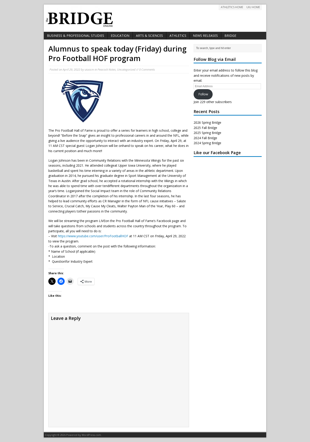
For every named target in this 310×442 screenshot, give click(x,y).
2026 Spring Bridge (207, 122)
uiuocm (89, 69)
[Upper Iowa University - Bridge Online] (155, 18)
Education (120, 35)
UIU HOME (253, 7)
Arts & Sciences (149, 35)
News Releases (205, 35)
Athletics (178, 35)
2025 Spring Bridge (207, 133)
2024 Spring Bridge (207, 143)
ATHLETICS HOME (232, 7)
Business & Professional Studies (75, 35)
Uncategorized (126, 69)
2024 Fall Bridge (205, 138)
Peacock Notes (107, 69)
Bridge (230, 35)
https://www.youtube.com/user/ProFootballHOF (93, 236)
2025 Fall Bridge (205, 128)
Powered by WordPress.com (83, 435)
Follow (203, 94)
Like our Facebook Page (217, 152)
